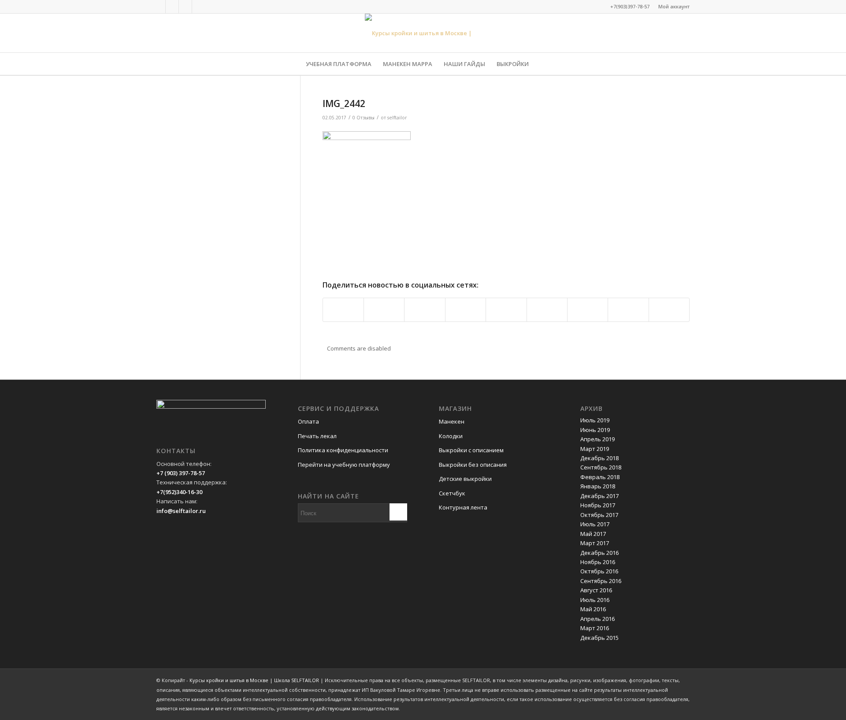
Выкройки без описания (473, 465)
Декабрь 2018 (599, 458)
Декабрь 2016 (599, 553)
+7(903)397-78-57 (629, 6)
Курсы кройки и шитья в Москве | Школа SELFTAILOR (254, 680)
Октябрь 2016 (599, 571)
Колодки (451, 436)
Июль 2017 (594, 524)
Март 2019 (594, 449)
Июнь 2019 (595, 430)
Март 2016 (594, 628)
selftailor (397, 117)
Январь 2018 (597, 486)
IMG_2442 (344, 103)
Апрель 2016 (597, 619)
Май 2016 (593, 609)
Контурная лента (463, 507)
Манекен (451, 421)
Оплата (308, 421)
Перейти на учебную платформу (344, 465)
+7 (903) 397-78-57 (180, 473)
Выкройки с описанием (471, 450)
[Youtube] (198, 6)
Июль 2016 (594, 600)
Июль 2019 (594, 420)
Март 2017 (594, 543)
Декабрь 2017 (599, 496)
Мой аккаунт (674, 6)
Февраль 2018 (600, 477)
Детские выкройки (465, 479)
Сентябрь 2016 (600, 581)
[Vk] (172, 6)
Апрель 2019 (597, 439)
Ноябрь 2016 (597, 562)
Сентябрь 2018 (600, 467)
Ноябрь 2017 (597, 505)
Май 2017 (593, 534)
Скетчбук (452, 493)
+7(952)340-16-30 (179, 492)
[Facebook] (158, 6)
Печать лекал (317, 436)
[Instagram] (185, 6)
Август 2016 (596, 590)
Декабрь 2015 (599, 638)
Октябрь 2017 (599, 515)
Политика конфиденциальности (343, 450)
